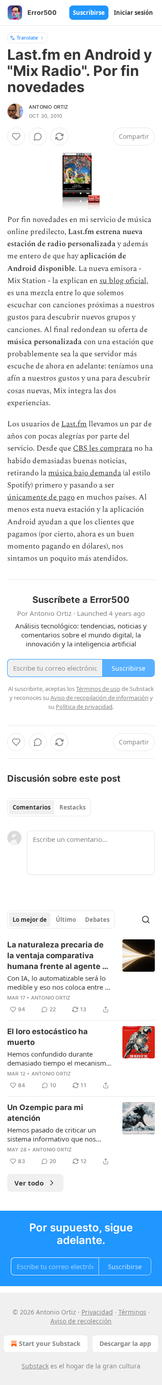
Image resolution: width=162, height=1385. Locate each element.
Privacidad (97, 1312)
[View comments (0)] (38, 137)
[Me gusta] (16, 137)
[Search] (146, 920)
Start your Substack (50, 1343)
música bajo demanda (84, 473)
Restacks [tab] (72, 807)
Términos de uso (98, 689)
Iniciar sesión (133, 13)
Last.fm (74, 424)
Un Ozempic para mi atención (45, 1113)
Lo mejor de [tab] (30, 920)
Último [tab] (66, 920)
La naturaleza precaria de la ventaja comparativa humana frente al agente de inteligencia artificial (59, 956)
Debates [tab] (97, 920)
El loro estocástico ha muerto (47, 1037)
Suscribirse (89, 13)
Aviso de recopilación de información (99, 698)
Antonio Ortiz (48, 107)
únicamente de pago (41, 497)
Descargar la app (125, 1343)
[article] (81, 977)
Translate (27, 37)
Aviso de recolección (81, 1321)
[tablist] (49, 807)
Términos (132, 1312)
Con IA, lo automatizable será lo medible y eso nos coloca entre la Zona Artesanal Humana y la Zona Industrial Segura (58, 982)
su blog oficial (122, 281)
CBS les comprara (102, 448)
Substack (35, 1366)
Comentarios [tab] (31, 807)
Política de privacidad (84, 707)
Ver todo (29, 1182)
